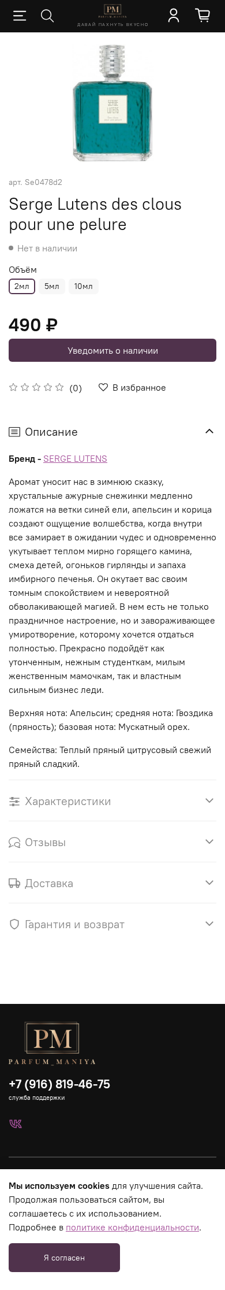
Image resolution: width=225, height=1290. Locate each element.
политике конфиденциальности (132, 1227)
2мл (21, 286)
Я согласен (64, 1257)
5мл (51, 286)
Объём (23, 269)
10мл (83, 286)
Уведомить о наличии (113, 350)
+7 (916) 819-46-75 (59, 1084)
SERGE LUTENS (75, 458)
